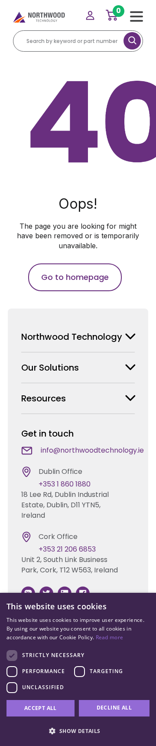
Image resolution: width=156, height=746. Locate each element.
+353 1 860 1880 (65, 484)
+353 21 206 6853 (67, 549)
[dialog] (78, 669)
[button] (78, 731)
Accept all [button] (40, 708)
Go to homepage (75, 277)
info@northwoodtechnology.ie (92, 450)
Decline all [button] (114, 707)
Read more (110, 637)
